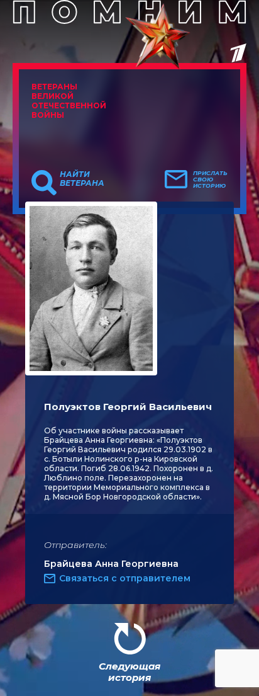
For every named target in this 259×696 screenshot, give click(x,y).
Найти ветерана (82, 179)
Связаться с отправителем (124, 578)
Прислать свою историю (210, 179)
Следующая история (129, 671)
